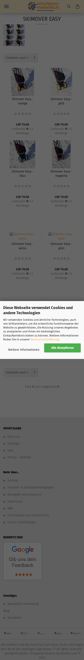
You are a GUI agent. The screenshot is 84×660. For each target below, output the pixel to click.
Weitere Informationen (23, 350)
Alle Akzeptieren (62, 348)
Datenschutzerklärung (44, 339)
